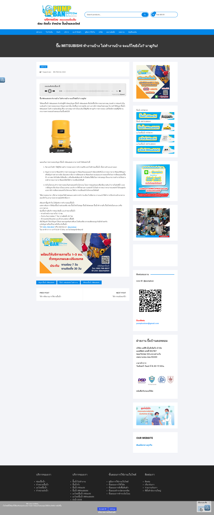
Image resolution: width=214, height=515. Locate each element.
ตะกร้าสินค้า (77, 32)
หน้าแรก (39, 32)
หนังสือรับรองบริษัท (144, 391)
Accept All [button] (102, 509)
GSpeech (122, 94)
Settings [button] (112, 509)
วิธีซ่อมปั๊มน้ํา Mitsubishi (91, 282)
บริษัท (101, 32)
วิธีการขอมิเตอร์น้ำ (119, 296)
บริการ (66, 32)
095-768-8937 (49, 227)
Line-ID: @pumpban (145, 281)
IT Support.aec (46, 72)
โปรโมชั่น (49, 32)
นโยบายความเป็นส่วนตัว (107, 512)
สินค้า (59, 32)
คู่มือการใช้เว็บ (90, 32)
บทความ (121, 32)
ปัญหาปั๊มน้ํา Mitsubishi (46, 282)
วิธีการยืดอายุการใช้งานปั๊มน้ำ (50, 296)
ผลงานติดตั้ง (110, 32)
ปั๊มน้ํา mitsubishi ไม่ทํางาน (68, 282)
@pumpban (72, 227)
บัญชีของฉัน (132, 32)
